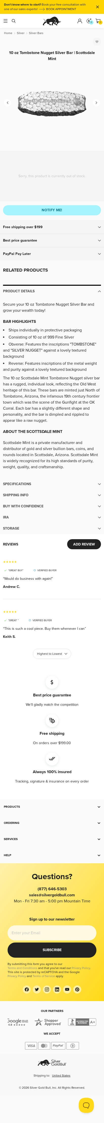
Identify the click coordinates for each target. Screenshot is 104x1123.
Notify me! (52, 210)
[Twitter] (37, 989)
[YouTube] (67, 989)
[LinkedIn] (57, 989)
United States (61, 1076)
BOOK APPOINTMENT (61, 9)
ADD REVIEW (84, 544)
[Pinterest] (77, 989)
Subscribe (52, 950)
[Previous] (7, 102)
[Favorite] (97, 42)
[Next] (96, 102)
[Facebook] (27, 989)
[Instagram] (47, 989)
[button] (52, 227)
